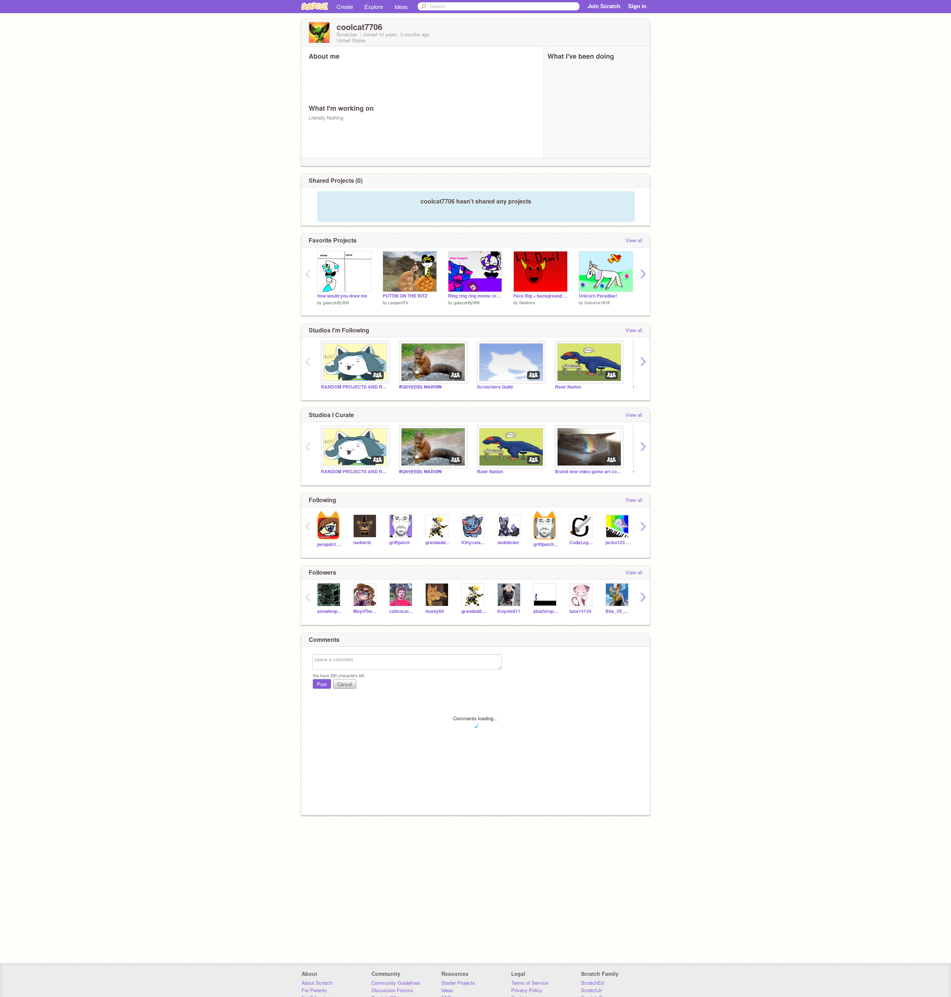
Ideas (401, 6)
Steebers (527, 302)
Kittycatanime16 (473, 542)
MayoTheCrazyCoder (365, 611)
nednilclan (508, 542)
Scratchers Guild (495, 387)
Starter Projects (458, 982)
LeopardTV (398, 302)
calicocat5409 (401, 611)
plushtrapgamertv (545, 611)
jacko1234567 (618, 542)
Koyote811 (508, 611)
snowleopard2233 (329, 611)
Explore (373, 6)
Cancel (344, 684)
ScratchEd (592, 982)
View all (634, 240)
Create (345, 6)
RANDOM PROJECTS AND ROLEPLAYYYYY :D (354, 387)
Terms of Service (529, 982)
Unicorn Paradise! (598, 296)
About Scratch (317, 982)
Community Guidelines (395, 982)
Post (322, 684)
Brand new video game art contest (588, 471)
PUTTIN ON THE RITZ (405, 296)
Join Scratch (604, 6)
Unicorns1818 (597, 302)
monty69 (434, 611)
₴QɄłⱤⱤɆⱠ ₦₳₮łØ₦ (420, 387)
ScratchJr (591, 990)
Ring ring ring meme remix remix (475, 296)
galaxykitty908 (336, 302)
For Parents (314, 990)
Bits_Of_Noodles (618, 611)
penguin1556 (329, 544)
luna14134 (580, 611)
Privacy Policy (526, 990)
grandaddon (437, 542)
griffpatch (399, 542)
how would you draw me (342, 296)
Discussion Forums (392, 990)
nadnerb (362, 542)
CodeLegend (581, 542)
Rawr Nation (568, 387)
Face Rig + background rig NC (540, 296)
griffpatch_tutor (545, 544)
